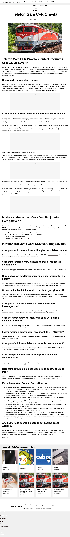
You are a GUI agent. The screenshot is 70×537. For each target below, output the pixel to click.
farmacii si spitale (51, 432)
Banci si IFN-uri (24, 432)
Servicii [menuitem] (1, 524)
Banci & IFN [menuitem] (3, 518)
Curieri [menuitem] (1, 521)
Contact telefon (6, 469)
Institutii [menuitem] (2, 534)
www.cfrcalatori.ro (24, 238)
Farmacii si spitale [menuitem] (4, 526)
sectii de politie (13, 434)
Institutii (47, 5)
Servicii (46, 1)
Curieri (41, 1)
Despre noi (48, 505)
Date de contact (55, 505)
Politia (41, 5)
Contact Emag (24, 434)
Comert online (26, 1)
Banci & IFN (34, 1)
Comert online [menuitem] (3, 515)
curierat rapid (33, 432)
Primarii (35, 5)
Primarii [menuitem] (1, 529)
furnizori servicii (41, 432)
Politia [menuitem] (1, 532)
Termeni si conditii (39, 505)
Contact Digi (34, 434)
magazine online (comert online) (11, 432)
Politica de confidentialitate (29, 504)
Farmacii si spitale (54, 1)
